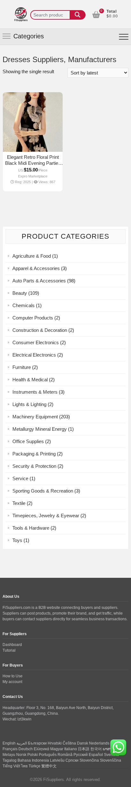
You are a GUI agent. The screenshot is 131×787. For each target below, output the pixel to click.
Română (65, 754)
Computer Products (32, 317)
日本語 (83, 749)
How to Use (13, 676)
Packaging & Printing (34, 453)
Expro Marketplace (32, 176)
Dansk (82, 743)
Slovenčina (89, 760)
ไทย (24, 766)
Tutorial (9, 650)
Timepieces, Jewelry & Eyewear (45, 515)
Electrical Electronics (34, 355)
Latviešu (57, 760)
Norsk (21, 754)
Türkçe (34, 766)
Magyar (56, 749)
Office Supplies (28, 441)
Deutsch (25, 749)
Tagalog (10, 760)
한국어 (96, 749)
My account (12, 682)
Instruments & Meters (35, 392)
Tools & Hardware (30, 528)
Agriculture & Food (31, 256)
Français (10, 749)
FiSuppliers (53, 779)
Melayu (9, 754)
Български (37, 743)
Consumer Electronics (35, 342)
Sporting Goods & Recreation (42, 490)
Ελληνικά (41, 749)
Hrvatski (55, 743)
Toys (17, 540)
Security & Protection (34, 466)
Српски (72, 760)
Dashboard (12, 644)
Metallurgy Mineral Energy (39, 429)
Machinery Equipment (35, 416)
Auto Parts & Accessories (39, 280)
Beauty (19, 293)
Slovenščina (110, 760)
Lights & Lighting (29, 404)
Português (48, 754)
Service (20, 478)
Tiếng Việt (11, 766)
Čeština (69, 743)
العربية (22, 743)
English (9, 743)
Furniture (21, 367)
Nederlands (99, 743)
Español (96, 754)
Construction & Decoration (39, 330)
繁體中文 (49, 766)
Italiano (70, 749)
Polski (32, 754)
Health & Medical (30, 379)
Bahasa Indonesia (33, 760)
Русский (80, 754)
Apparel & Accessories (36, 268)
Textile (18, 503)
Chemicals (23, 305)
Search (78, 15)
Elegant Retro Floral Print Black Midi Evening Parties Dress (33, 163)
